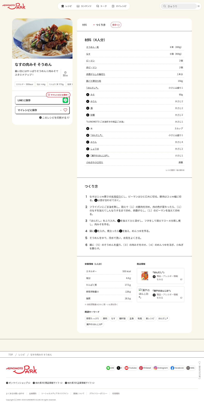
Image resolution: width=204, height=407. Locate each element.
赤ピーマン (91, 67)
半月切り (116, 196)
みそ (92, 94)
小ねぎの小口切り (94, 162)
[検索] (164, 6)
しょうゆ (94, 148)
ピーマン (90, 60)
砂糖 (92, 114)
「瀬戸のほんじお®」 (100, 155)
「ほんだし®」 (92, 87)
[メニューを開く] (198, 6)
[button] (179, 6)
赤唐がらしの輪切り (95, 74)
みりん (93, 101)
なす (88, 53)
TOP (10, 354)
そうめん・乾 (92, 47)
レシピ (21, 354)
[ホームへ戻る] (13, 6)
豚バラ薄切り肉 (93, 80)
